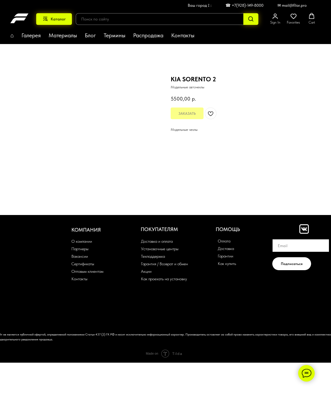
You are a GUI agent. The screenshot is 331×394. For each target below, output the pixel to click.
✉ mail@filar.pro (292, 5)
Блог (90, 35)
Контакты (182, 35)
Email (277, 235)
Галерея (31, 35)
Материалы (63, 35)
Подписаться (292, 264)
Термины (114, 35)
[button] (275, 18)
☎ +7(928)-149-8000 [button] (244, 5)
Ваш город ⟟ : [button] (200, 5)
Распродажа (148, 35)
